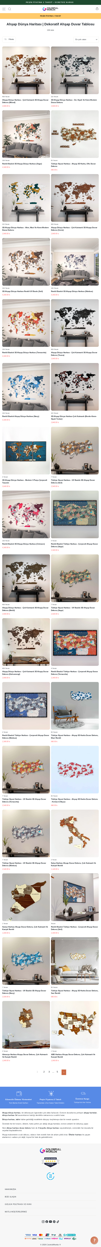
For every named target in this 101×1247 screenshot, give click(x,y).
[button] (94, 1240)
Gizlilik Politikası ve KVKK (18, 1204)
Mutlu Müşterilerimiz (16, 1212)
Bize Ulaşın (10, 1197)
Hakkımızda (10, 1189)
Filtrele (11, 39)
